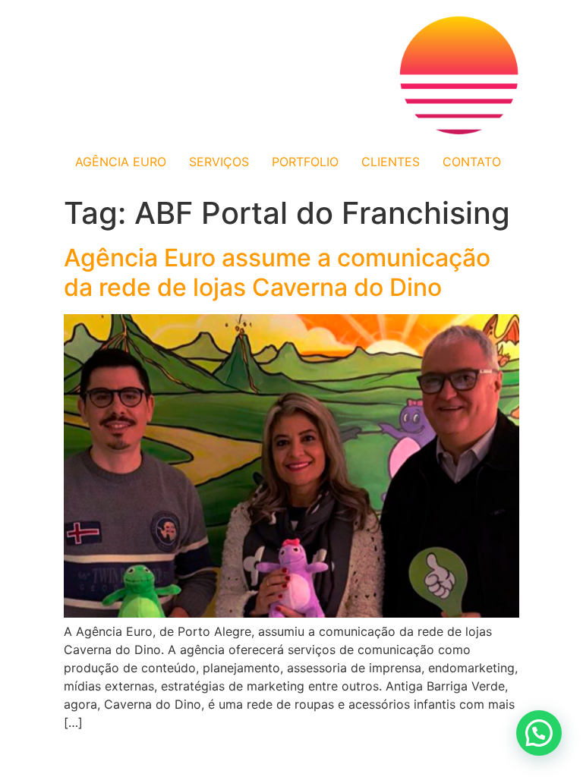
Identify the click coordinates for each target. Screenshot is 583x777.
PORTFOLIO (305, 161)
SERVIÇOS (219, 161)
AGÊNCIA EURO (120, 161)
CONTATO (472, 161)
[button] (539, 733)
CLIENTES (390, 161)
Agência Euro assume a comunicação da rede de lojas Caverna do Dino (277, 272)
